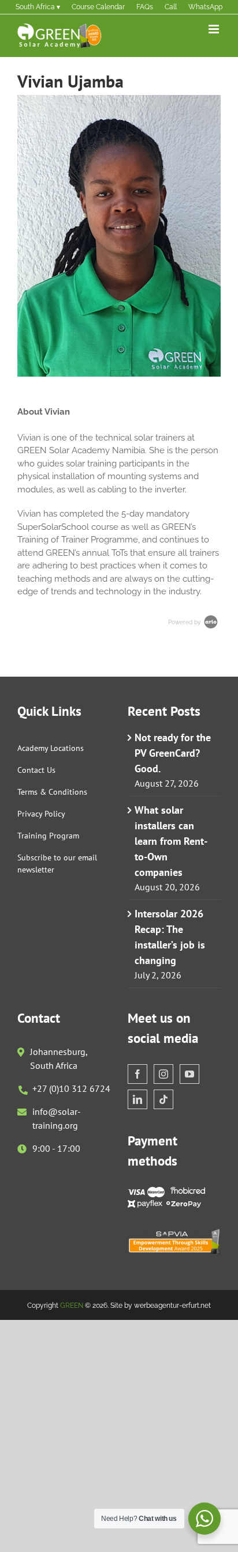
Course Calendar (98, 7)
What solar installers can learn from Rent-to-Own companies (171, 841)
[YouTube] (189, 1074)
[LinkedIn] (137, 1099)
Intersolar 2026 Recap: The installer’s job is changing (170, 937)
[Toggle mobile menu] (215, 29)
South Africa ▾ (38, 7)
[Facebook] (137, 1074)
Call (171, 7)
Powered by (185, 622)
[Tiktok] (163, 1099)
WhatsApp (205, 7)
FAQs (144, 7)
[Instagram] (163, 1074)
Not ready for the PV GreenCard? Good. (173, 753)
